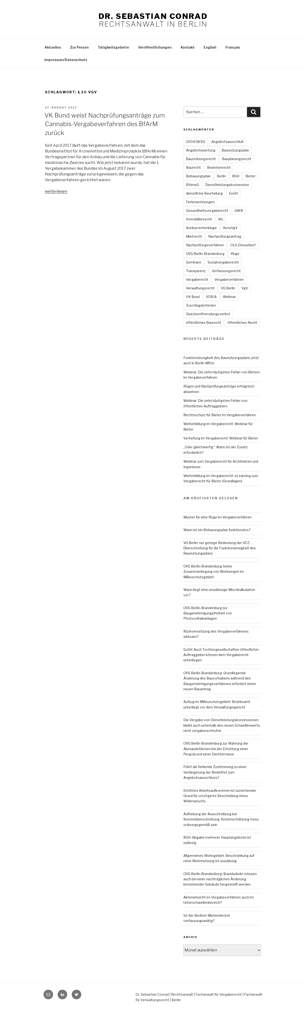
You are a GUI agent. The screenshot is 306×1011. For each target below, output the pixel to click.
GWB (239, 210)
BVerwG (192, 185)
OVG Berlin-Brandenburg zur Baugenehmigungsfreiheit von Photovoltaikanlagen (207, 613)
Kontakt (188, 47)
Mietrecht (194, 236)
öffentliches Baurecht (203, 322)
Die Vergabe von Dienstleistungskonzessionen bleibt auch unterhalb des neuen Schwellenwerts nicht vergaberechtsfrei (221, 725)
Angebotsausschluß (227, 142)
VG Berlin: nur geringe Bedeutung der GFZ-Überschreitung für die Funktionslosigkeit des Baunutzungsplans (219, 548)
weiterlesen (56, 191)
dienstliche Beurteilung (204, 193)
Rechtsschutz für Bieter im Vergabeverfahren (219, 415)
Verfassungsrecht (226, 271)
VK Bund (193, 297)
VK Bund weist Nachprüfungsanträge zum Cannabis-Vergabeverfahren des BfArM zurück (104, 124)
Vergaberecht (197, 279)
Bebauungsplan (198, 176)
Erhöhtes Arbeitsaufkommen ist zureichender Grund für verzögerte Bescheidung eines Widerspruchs (219, 795)
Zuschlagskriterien (201, 305)
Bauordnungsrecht (201, 159)
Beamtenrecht (219, 167)
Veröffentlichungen (155, 47)
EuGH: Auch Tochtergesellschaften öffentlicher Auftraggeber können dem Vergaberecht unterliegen (221, 654)
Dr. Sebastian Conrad (153, 16)
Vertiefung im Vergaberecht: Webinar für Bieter (220, 438)
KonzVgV (230, 228)
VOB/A (211, 297)
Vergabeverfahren (229, 279)
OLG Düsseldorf (243, 245)
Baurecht (193, 167)
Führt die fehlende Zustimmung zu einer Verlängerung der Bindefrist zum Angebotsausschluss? (214, 772)
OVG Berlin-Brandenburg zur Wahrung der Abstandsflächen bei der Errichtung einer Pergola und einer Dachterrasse (215, 748)
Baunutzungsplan (235, 150)
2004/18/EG (195, 142)
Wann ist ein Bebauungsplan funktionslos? (217, 530)
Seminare (193, 262)
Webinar (229, 297)
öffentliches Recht (242, 322)
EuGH (233, 193)
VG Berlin (228, 288)
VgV (244, 288)
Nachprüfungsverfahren (205, 245)
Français (232, 47)
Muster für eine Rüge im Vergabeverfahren (217, 517)
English (210, 47)
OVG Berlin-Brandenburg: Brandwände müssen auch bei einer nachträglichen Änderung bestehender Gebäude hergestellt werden (220, 879)
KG (220, 219)
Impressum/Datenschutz (65, 60)
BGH (235, 176)
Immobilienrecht (199, 219)
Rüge (235, 254)
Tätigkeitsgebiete (113, 47)
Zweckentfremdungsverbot (208, 314)
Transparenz (196, 271)
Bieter (251, 176)
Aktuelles (52, 47)
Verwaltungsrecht (200, 288)
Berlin (221, 176)
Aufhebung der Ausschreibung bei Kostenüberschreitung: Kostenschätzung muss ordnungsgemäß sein (221, 819)
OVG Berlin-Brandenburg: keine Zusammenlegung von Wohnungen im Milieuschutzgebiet (213, 571)
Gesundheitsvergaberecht (207, 210)
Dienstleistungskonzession (227, 185)
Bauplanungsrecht (236, 159)
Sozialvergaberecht (223, 262)
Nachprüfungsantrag (224, 236)
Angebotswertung (200, 150)
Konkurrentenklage (201, 228)
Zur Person (79, 47)
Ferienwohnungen (200, 202)
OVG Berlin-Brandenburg (205, 254)
